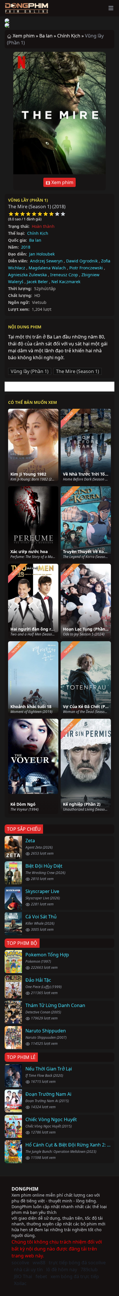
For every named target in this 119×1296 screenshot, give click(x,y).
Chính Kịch (37, 233)
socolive (20, 1262)
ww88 (39, 1262)
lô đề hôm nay (61, 1269)
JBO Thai (23, 1276)
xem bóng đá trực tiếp (75, 1276)
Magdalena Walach (47, 267)
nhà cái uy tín (28, 1269)
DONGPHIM (25, 1189)
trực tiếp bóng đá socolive (77, 1262)
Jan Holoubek (42, 254)
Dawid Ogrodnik (82, 261)
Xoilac (20, 1283)
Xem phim (61, 182)
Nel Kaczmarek (65, 281)
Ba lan (35, 240)
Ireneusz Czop (64, 274)
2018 (25, 247)
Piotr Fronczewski (86, 267)
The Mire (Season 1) (77, 371)
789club (89, 1269)
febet (41, 1276)
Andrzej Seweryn (46, 261)
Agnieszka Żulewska (27, 274)
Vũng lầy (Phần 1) (28, 200)
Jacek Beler (37, 281)
